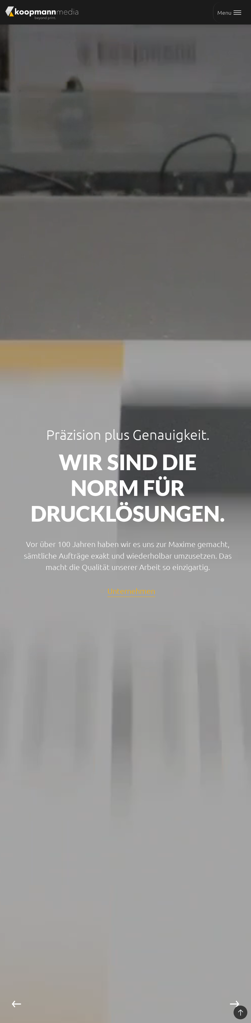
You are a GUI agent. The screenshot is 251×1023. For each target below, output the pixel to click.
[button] (130, 604)
